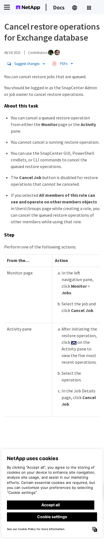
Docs (59, 7)
